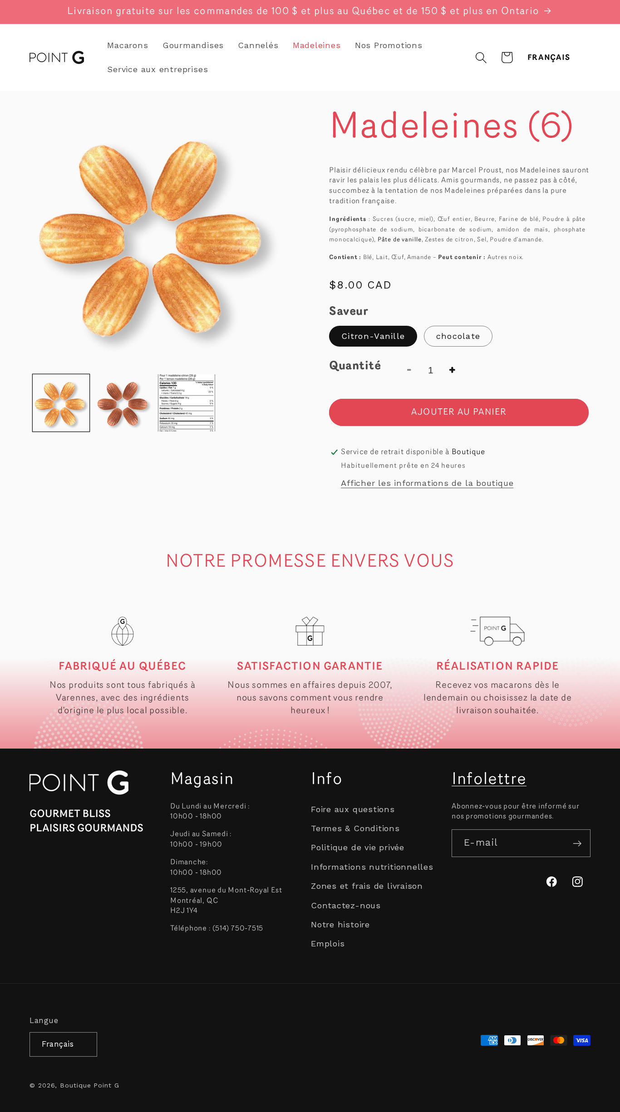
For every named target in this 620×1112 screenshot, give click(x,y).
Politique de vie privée (357, 847)
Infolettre (489, 780)
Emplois (327, 944)
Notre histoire (340, 924)
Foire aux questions (353, 809)
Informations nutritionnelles (372, 867)
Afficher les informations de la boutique (427, 483)
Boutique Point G (89, 1084)
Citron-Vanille (373, 336)
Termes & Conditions (355, 828)
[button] (481, 57)
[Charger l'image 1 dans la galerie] (61, 402)
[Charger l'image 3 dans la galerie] (186, 402)
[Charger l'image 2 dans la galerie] (123, 402)
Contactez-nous (346, 905)
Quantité (355, 366)
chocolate (458, 336)
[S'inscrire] (577, 843)
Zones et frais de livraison (367, 886)
